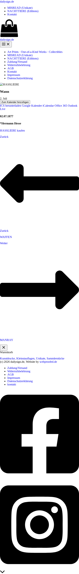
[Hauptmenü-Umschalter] (6, 44)
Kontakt (12, 14)
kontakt (11, 384)
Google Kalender (32, 105)
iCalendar (48, 105)
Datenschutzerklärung (20, 78)
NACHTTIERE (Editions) (22, 11)
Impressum (13, 74)
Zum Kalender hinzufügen (15, 102)
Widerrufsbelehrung (18, 65)
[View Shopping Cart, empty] (39, 28)
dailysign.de (7, 1)
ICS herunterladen (10, 105)
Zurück (4, 136)
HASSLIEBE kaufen (12, 130)
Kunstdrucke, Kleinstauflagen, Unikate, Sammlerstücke (32, 358)
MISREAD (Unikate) (20, 7)
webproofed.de (48, 361)
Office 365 (61, 105)
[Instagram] (39, 568)
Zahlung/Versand (17, 61)
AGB (10, 68)
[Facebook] (39, 478)
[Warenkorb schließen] (3, 348)
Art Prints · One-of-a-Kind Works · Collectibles (34, 51)
